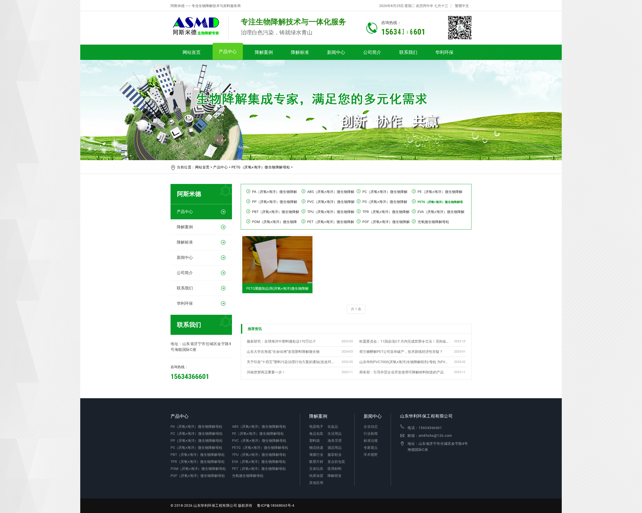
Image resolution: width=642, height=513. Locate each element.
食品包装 (316, 434)
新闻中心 (336, 52)
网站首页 (192, 52)
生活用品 (335, 434)
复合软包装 (336, 462)
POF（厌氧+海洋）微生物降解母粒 (198, 476)
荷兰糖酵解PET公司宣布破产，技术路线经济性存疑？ (401, 352)
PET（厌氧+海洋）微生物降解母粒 (259, 469)
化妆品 (333, 427)
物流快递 (316, 448)
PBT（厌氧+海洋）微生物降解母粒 (198, 455)
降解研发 (335, 476)
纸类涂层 (316, 476)
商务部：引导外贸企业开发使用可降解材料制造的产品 (401, 372)
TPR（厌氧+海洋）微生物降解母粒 (198, 462)
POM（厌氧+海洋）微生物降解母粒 (198, 469)
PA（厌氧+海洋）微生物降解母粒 (196, 427)
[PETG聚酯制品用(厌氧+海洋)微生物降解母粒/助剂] (277, 238)
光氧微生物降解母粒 (433, 222)
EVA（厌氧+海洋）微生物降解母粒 (259, 462)
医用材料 (335, 469)
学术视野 (371, 455)
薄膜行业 (316, 455)
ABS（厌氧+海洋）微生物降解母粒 (259, 427)
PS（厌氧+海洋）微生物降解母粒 (196, 448)
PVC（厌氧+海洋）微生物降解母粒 (259, 441)
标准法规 (371, 441)
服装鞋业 (335, 455)
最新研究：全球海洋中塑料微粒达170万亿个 (281, 341)
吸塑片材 (316, 462)
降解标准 (300, 52)
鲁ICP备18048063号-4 (275, 505)
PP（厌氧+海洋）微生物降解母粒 (197, 441)
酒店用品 (335, 448)
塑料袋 (314, 441)
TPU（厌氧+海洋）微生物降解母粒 (259, 455)
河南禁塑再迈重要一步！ (266, 372)
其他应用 (316, 483)
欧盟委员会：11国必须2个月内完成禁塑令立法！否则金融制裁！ (404, 341)
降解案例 (264, 52)
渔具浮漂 (335, 441)
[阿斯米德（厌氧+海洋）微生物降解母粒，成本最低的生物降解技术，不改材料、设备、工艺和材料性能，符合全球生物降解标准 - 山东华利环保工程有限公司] (199, 27)
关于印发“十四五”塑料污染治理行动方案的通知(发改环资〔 (292, 362)
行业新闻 (371, 434)
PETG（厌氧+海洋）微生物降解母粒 (260, 167)
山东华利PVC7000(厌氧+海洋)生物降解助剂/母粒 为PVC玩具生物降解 (404, 362)
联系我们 (408, 52)
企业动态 (371, 427)
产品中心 (228, 51)
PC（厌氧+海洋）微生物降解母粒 (197, 434)
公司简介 (372, 52)
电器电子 (316, 427)
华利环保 (444, 52)
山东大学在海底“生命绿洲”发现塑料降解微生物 (283, 352)
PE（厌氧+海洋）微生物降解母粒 (258, 434)
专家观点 (371, 448)
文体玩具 (316, 469)
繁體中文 (462, 6)
